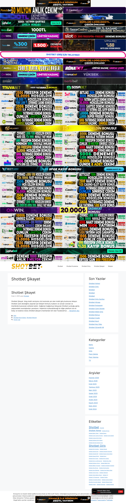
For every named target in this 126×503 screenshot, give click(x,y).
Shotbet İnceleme (72, 266)
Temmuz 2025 (94, 387)
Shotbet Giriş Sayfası (97, 299)
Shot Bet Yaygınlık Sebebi (95, 482)
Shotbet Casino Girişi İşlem (95, 438)
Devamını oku (74, 311)
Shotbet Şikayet (99, 266)
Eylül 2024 (93, 409)
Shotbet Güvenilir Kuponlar (105, 451)
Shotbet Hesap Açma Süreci (105, 453)
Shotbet (60, 266)
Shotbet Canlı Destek (97, 309)
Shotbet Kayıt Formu (93, 458)
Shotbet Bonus (94, 315)
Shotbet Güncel (103, 449)
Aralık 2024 (93, 400)
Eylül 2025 (92, 384)
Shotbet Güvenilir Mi (96, 327)
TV (90, 360)
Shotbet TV (105, 475)
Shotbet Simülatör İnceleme (107, 465)
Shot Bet (102, 428)
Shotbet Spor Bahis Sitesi (106, 470)
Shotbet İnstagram (96, 305)
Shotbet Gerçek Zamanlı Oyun (96, 442)
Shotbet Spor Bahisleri (94, 470)
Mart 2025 (93, 390)
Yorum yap (16, 319)
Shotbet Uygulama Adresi (95, 479)
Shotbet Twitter (104, 477)
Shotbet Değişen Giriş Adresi (95, 440)
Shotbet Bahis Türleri (94, 433)
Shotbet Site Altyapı (93, 468)
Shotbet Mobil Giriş (96, 312)
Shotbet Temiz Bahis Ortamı (95, 475)
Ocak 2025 (93, 397)
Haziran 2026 (94, 378)
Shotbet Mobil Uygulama (94, 465)
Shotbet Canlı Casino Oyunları (96, 435)
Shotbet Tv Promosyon (94, 477)
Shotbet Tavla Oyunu (94, 472)
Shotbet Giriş (86, 266)
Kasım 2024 (93, 403)
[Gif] (63, 128)
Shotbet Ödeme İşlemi (107, 482)
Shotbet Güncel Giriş (94, 451)
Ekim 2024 (93, 406)
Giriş (14, 315)
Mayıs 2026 (93, 381)
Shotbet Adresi (94, 283)
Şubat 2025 (93, 393)
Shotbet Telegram (103, 472)
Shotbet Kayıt (94, 321)
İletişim (110, 266)
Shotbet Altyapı (94, 302)
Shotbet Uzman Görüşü (107, 479)
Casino (91, 348)
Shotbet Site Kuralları (104, 468)
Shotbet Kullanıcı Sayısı (94, 463)
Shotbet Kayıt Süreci (19, 317)
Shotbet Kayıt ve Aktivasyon (95, 461)
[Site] (31, 94)
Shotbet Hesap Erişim (94, 456)
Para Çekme (93, 354)
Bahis (91, 345)
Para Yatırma (93, 357)
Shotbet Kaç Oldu (95, 324)
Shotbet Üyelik (94, 318)
